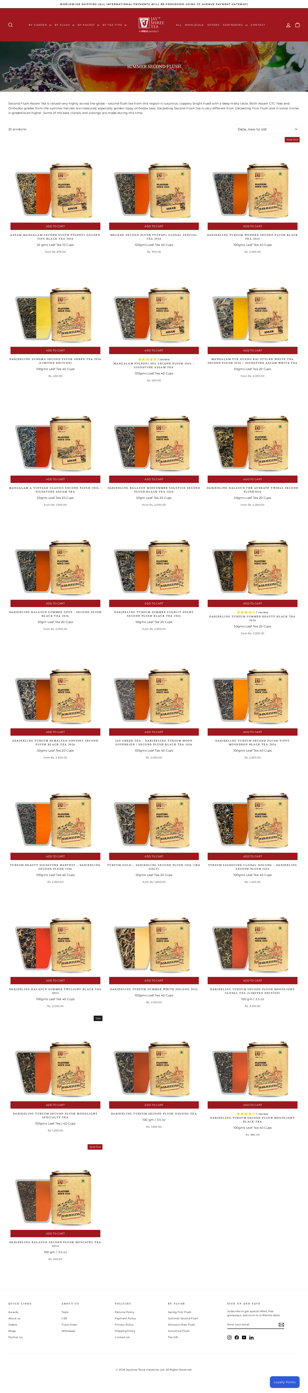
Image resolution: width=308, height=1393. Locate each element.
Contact (258, 24)
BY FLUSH (63, 24)
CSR (64, 1318)
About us (14, 1318)
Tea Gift (173, 1337)
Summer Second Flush (183, 1318)
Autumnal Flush (178, 1330)
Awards (13, 1312)
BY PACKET (87, 24)
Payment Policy (125, 1318)
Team (65, 1312)
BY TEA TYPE (113, 24)
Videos (12, 1324)
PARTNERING (233, 24)
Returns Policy (124, 1312)
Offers (213, 24)
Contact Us (122, 1337)
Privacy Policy (124, 1324)
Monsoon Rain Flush (181, 1324)
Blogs (12, 1330)
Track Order (69, 1324)
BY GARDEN (38, 24)
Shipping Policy (125, 1330)
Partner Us (15, 1337)
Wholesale (194, 24)
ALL (179, 24)
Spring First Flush (179, 1312)
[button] (148, 359)
